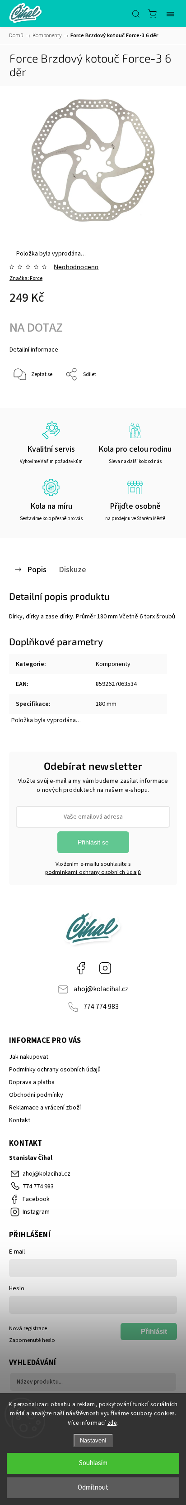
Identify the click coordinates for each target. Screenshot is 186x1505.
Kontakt (19, 1120)
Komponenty (113, 664)
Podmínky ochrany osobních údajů (55, 1069)
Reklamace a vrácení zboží (45, 1107)
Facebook (81, 968)
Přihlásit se (93, 842)
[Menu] (170, 14)
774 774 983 (101, 1007)
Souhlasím (93, 1463)
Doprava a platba (32, 1082)
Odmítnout (93, 1487)
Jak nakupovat (28, 1056)
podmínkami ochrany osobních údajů (93, 872)
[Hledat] (136, 13)
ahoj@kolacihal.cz (101, 989)
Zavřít (157, 398)
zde (112, 1423)
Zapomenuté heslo (32, 1340)
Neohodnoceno (76, 267)
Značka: (25, 278)
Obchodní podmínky (36, 1095)
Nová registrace (28, 1328)
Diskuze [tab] (72, 569)
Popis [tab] (36, 569)
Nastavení (93, 1440)
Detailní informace (33, 349)
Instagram (105, 968)
